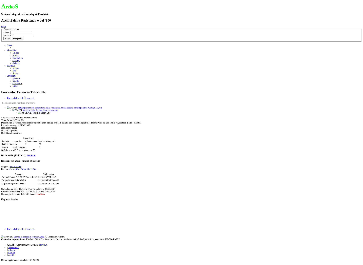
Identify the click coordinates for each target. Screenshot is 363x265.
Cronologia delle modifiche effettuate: (18, 194)
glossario (16, 78)
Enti (14, 70)
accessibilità (13, 247)
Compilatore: (7, 189)
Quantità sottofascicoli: (11, 133)
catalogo (16, 60)
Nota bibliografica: (9, 130)
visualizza (40, 194)
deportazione (15, 166)
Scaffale (42, 177)
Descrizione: (6, 123)
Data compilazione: (36, 189)
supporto (17, 141)
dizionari (16, 63)
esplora (15, 53)
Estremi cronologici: (10, 125)
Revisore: (5, 191)
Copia (5, 183)
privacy (11, 250)
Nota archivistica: (9, 128)
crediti (11, 255)
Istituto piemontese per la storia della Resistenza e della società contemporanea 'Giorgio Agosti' (60, 107)
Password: (8, 35)
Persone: (5, 169)
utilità (14, 86)
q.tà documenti (32, 141)
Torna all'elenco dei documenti (20, 98)
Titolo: (4, 120)
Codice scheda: (8, 117)
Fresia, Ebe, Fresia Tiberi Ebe (22, 169)
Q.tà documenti (8, 150)
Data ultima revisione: (34, 191)
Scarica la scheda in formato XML (29, 237)
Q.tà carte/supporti (25, 150)
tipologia (5, 141)
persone (15, 68)
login (3, 26)
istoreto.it (43, 245)
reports (15, 81)
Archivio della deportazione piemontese (40, 110)
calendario (17, 83)
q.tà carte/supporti (47, 141)
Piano (52, 177)
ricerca (15, 55)
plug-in (11, 252)
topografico (17, 58)
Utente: (6, 32)
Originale (6, 177)
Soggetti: (5, 166)
